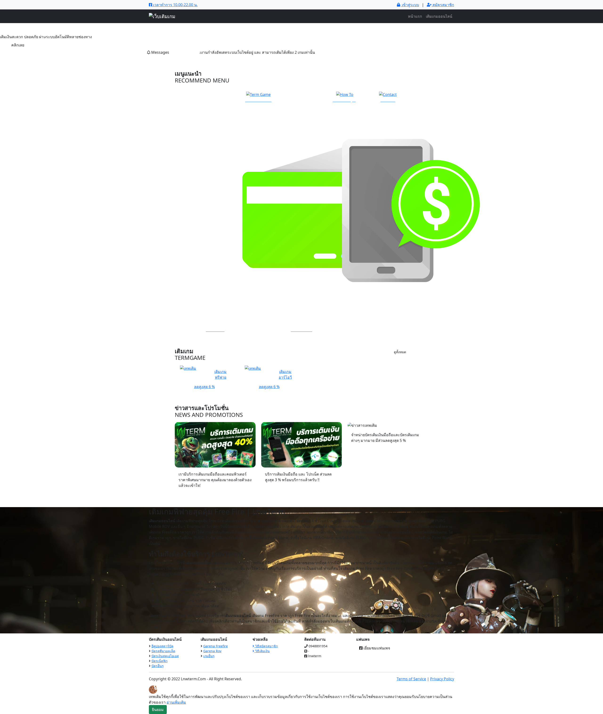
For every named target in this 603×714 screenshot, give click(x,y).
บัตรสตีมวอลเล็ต (163, 651)
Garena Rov (212, 651)
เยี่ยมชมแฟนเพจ (376, 648)
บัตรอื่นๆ (157, 666)
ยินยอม (158, 709)
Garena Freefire (215, 646)
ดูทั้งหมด (400, 352)
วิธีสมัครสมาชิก (266, 646)
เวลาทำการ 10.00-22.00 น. (175, 4)
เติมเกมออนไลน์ (439, 16)
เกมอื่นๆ (209, 656)
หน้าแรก (415, 16)
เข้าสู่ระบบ (410, 4)
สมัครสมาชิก (443, 4)
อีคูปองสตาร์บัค (162, 646)
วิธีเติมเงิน (262, 651)
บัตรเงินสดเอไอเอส (165, 656)
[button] (45, 36)
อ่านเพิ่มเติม (176, 702)
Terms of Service (411, 678)
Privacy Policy (442, 678)
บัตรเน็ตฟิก (159, 661)
